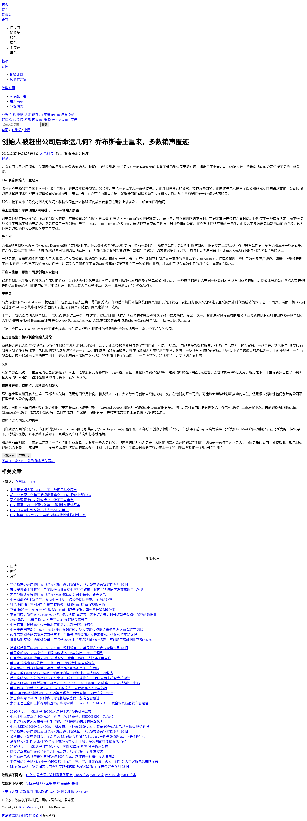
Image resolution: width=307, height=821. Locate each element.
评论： (7, 158)
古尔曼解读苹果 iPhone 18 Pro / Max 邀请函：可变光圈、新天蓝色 (58, 594)
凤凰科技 (46, 153)
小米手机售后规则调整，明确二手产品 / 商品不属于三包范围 (54, 668)
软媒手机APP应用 (39, 783)
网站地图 (68, 791)
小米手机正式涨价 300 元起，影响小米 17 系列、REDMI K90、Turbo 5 (61, 716)
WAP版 (54, 791)
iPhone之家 (81, 775)
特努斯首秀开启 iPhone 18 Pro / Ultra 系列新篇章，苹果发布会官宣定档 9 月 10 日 (69, 584)
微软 (47, 119)
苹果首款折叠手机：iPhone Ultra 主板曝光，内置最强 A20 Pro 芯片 (58, 688)
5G (41, 119)
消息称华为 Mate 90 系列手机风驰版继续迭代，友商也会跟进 (54, 698)
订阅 (5, 66)
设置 (5, 19)
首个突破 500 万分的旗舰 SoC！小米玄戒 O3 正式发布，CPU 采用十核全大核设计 (70, 678)
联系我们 (26, 791)
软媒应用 (8, 88)
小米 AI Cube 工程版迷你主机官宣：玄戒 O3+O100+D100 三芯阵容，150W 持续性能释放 (75, 683)
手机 (12, 114)
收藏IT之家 (18, 79)
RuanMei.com (28, 807)
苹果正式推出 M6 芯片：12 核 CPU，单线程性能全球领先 (52, 663)
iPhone (55, 114)
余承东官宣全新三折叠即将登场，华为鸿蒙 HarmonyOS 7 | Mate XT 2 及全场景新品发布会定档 (79, 703)
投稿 (5, 61)
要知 (74, 783)
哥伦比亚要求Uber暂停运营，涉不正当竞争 (42, 500)
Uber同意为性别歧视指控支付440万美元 (39, 510)
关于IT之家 (10, 791)
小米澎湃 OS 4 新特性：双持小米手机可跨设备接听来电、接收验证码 (61, 599)
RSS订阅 (16, 74)
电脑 (20, 114)
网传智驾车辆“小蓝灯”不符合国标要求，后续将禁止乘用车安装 (56, 751)
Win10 (56, 119)
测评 (27, 114)
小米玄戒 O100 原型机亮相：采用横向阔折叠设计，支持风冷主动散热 (61, 673)
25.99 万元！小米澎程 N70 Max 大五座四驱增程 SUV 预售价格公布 (59, 746)
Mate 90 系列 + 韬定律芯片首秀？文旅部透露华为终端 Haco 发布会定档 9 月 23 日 (69, 766)
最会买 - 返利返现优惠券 (55, 775)
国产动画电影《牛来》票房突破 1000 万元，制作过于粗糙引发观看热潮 (62, 756)
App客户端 (18, 96)
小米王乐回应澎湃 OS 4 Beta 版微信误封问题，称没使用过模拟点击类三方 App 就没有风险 (76, 629)
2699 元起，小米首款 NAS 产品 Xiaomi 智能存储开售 (49, 619)
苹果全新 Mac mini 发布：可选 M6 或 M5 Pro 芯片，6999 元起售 (56, 653)
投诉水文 (8, 455)
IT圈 (5, 9)
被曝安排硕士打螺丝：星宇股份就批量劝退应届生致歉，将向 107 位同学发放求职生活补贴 (77, 589)
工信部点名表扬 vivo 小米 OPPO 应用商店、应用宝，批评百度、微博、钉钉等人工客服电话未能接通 (84, 761)
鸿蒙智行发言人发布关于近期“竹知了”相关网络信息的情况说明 (56, 721)
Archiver (82, 791)
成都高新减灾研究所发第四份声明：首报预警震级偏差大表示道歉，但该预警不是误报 (73, 634)
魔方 (56, 783)
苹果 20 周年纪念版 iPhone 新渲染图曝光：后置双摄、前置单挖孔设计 (61, 693)
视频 (35, 114)
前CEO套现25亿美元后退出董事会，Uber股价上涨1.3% (50, 495)
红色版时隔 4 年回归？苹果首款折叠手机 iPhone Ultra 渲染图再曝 (57, 604)
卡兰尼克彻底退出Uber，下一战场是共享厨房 (43, 490)
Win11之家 (128, 775)
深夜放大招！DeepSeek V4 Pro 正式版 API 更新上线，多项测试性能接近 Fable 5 (68, 741)
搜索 (44, 124)
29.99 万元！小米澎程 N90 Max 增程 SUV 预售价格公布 (50, 711)
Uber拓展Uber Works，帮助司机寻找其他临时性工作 (48, 515)
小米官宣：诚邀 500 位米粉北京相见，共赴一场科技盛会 (52, 624)
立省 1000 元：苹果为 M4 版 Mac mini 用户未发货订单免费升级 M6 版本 (62, 609)
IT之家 (31, 775)
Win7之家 (97, 775)
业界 (5, 114)
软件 (72, 114)
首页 (5, 4)
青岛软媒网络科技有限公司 (22, 815)
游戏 (27, 119)
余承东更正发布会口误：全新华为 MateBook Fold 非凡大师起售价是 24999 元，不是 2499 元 (77, 736)
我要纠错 (23, 455)
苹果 (47, 114)
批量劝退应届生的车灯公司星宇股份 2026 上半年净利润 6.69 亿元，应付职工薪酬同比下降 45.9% (81, 639)
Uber (31, 481)
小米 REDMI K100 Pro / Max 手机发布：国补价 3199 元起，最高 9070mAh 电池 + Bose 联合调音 (80, 726)
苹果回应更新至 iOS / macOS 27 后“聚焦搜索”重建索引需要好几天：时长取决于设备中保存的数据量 (83, 614)
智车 (5, 119)
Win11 (65, 119)
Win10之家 (112, 775)
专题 (74, 119)
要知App (16, 101)
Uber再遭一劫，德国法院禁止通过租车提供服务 (45, 505)
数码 (12, 119)
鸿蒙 (64, 114)
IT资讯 (17, 130)
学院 (20, 119)
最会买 (7, 14)
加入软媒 (41, 791)
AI (41, 114)
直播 (35, 119)
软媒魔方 (16, 106)
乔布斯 (20, 481)
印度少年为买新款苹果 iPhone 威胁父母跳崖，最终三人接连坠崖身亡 (60, 658)
